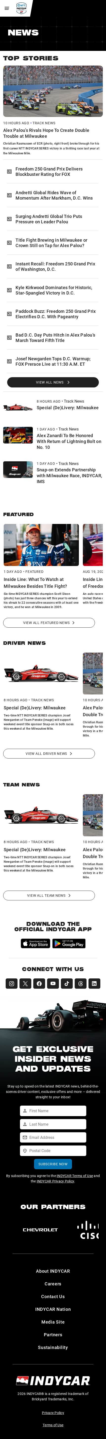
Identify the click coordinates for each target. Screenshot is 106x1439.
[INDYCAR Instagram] (12, 983)
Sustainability (53, 1347)
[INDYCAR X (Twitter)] (25, 983)
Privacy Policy (53, 1412)
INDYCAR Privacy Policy (55, 1181)
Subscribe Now (53, 1164)
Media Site (53, 1322)
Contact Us (53, 1296)
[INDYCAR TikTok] (67, 983)
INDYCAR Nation (53, 1309)
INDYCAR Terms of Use (75, 1175)
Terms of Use (53, 1425)
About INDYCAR (53, 1271)
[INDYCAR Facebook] (39, 983)
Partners (53, 1334)
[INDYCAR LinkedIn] (94, 983)
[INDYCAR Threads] (81, 983)
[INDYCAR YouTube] (53, 983)
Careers (53, 1284)
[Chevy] (40, 1229)
